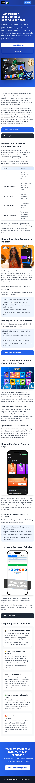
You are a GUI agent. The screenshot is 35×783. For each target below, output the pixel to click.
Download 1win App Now (12, 353)
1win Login (17, 51)
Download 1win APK (11, 130)
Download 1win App (17, 45)
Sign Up (27, 2)
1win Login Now (9, 616)
